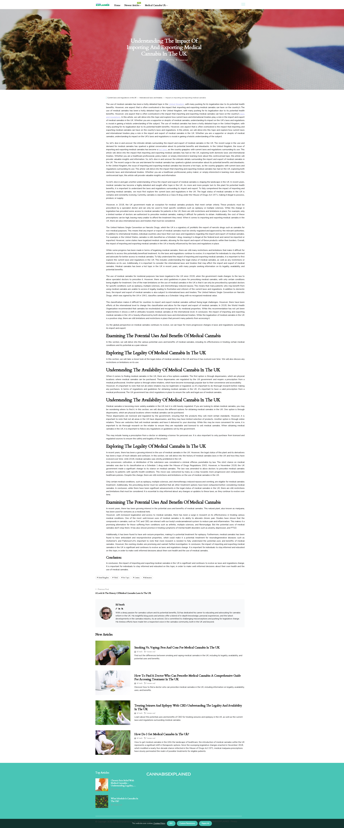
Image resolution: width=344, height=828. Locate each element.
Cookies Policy (159, 823)
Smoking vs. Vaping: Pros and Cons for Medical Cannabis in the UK (177, 647)
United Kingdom (176, 104)
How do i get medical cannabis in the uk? (161, 734)
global (116, 578)
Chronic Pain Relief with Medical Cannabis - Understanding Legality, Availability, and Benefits (122, 783)
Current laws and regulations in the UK (121, 98)
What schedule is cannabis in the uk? (124, 799)
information (148, 578)
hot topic (163, 149)
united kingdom (103, 578)
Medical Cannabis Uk (155, 5)
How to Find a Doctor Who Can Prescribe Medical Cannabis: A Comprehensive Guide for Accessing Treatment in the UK (187, 677)
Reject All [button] (205, 823)
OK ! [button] (171, 823)
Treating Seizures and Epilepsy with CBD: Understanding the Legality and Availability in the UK (188, 707)
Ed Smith (161, 60)
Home (117, 5)
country (137, 578)
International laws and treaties (150, 98)
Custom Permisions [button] (187, 823)
